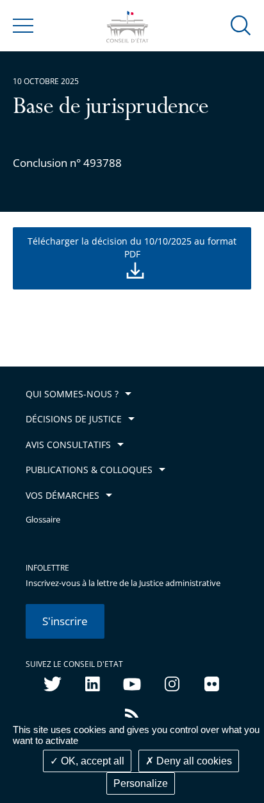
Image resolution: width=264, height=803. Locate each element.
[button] (241, 24)
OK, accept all (91, 761)
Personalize (140, 783)
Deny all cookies (193, 761)
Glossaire (43, 519)
